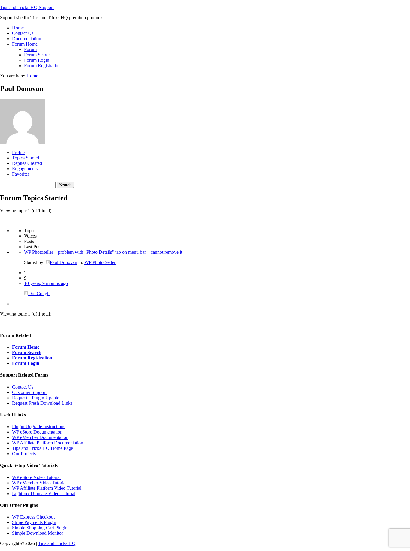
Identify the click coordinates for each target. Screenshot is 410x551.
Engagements (25, 168)
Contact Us (22, 386)
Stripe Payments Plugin (34, 522)
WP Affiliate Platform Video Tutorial (46, 488)
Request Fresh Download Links (42, 403)
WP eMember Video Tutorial (39, 482)
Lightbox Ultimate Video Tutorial (43, 493)
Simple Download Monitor (37, 533)
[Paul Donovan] (22, 142)
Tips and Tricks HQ (57, 543)
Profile (18, 152)
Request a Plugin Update (35, 397)
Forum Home (25, 347)
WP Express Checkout (33, 516)
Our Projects (24, 453)
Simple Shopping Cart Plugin (40, 527)
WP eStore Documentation (37, 431)
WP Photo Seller (100, 262)
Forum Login (25, 363)
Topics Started (25, 157)
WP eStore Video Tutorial (36, 477)
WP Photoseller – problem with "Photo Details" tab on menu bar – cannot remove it (103, 252)
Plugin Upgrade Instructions (38, 426)
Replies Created (27, 163)
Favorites (20, 174)
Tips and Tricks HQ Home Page (42, 448)
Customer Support (29, 392)
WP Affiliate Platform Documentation (47, 442)
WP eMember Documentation (40, 437)
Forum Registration (32, 357)
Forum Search (26, 352)
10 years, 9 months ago (46, 283)
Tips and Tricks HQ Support (27, 7)
